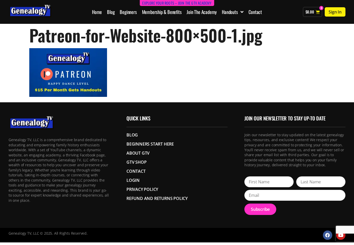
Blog (111, 11)
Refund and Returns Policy (157, 198)
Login (133, 180)
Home (97, 11)
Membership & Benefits (162, 11)
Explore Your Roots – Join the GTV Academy (176, 3)
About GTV (138, 153)
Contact (255, 11)
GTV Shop (136, 162)
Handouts (230, 11)
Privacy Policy (142, 189)
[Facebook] (327, 235)
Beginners (128, 11)
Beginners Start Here (150, 144)
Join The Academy (202, 11)
